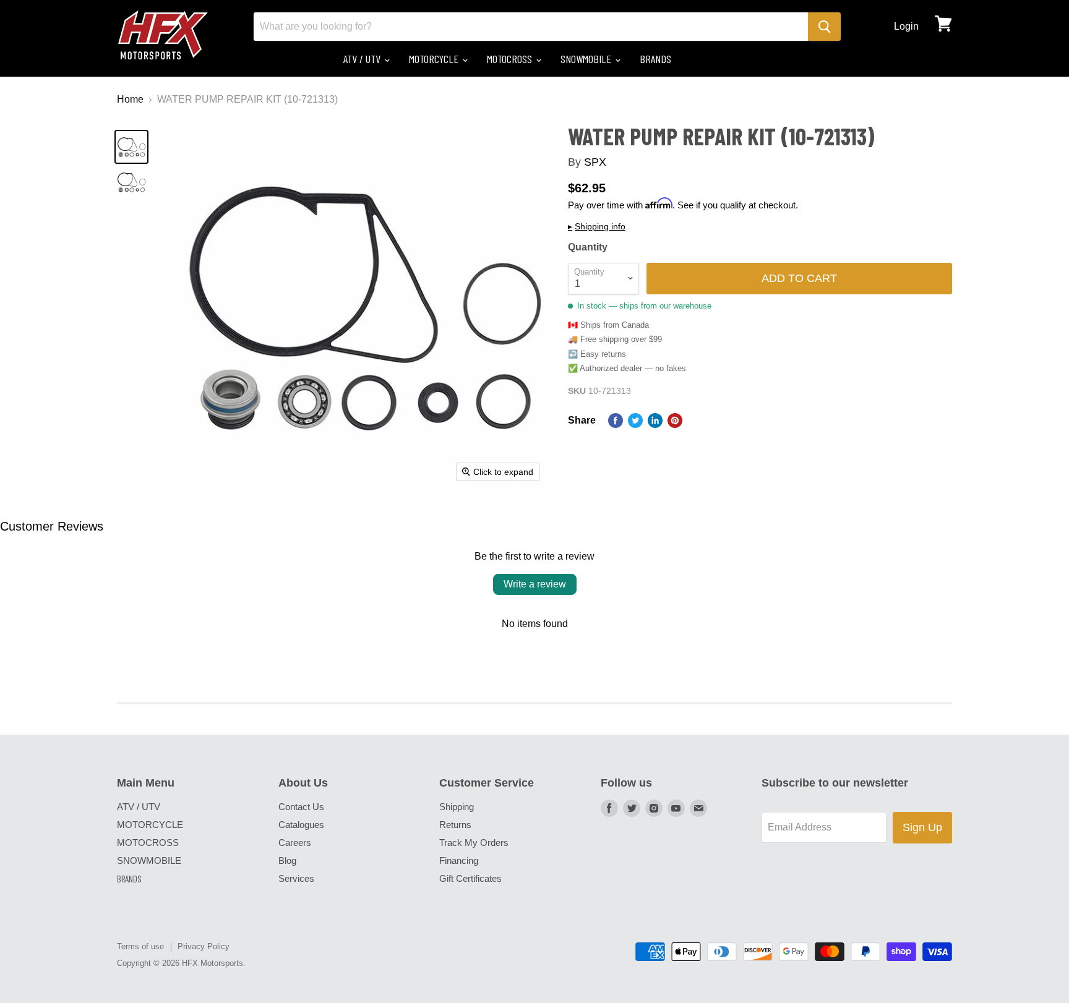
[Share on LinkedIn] (655, 420)
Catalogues (301, 824)
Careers (294, 842)
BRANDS (655, 59)
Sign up (922, 827)
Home (130, 99)
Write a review (535, 584)
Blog (287, 860)
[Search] (824, 26)
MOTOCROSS (510, 59)
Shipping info (596, 226)
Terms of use (140, 946)
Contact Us (301, 806)
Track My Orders (474, 842)
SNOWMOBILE (587, 59)
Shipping (456, 806)
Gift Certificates (470, 878)
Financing (458, 860)
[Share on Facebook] (615, 420)
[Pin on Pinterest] (675, 420)
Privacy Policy (204, 946)
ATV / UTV (363, 59)
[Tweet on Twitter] (635, 420)
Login (906, 26)
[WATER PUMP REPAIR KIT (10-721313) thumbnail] (131, 147)
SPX (595, 162)
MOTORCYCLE (435, 59)
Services (296, 878)
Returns (455, 824)
